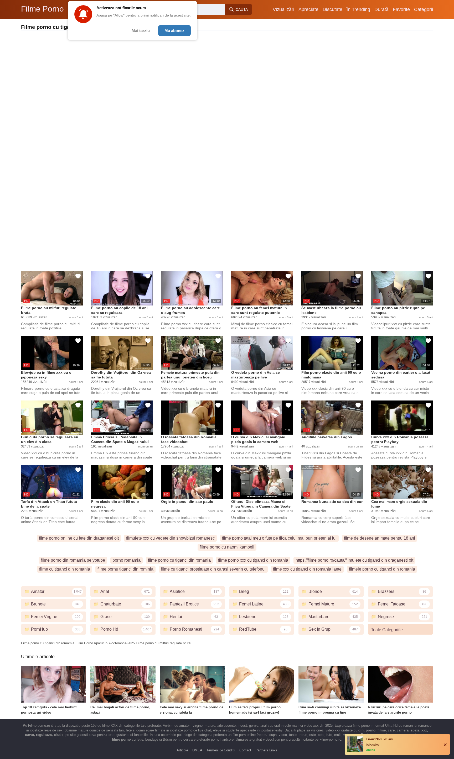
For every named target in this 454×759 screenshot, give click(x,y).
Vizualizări (283, 9)
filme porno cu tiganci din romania (179, 560)
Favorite (401, 9)
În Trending (358, 9)
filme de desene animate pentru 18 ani (379, 538)
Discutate (332, 9)
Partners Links (266, 750)
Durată (381, 9)
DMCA (197, 750)
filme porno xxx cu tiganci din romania (253, 560)
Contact (245, 750)
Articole (182, 750)
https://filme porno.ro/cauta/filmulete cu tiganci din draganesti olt (354, 560)
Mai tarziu (141, 30)
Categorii (423, 9)
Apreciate (308, 9)
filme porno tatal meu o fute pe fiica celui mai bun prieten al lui (279, 538)
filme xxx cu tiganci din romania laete (307, 569)
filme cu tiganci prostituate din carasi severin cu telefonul (213, 569)
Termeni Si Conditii (221, 750)
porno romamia (126, 560)
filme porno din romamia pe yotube (73, 560)
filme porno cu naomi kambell (227, 547)
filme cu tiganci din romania (64, 569)
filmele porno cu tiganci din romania (382, 569)
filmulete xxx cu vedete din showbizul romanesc (170, 538)
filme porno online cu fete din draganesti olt (79, 538)
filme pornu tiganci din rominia (125, 569)
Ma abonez (174, 30)
